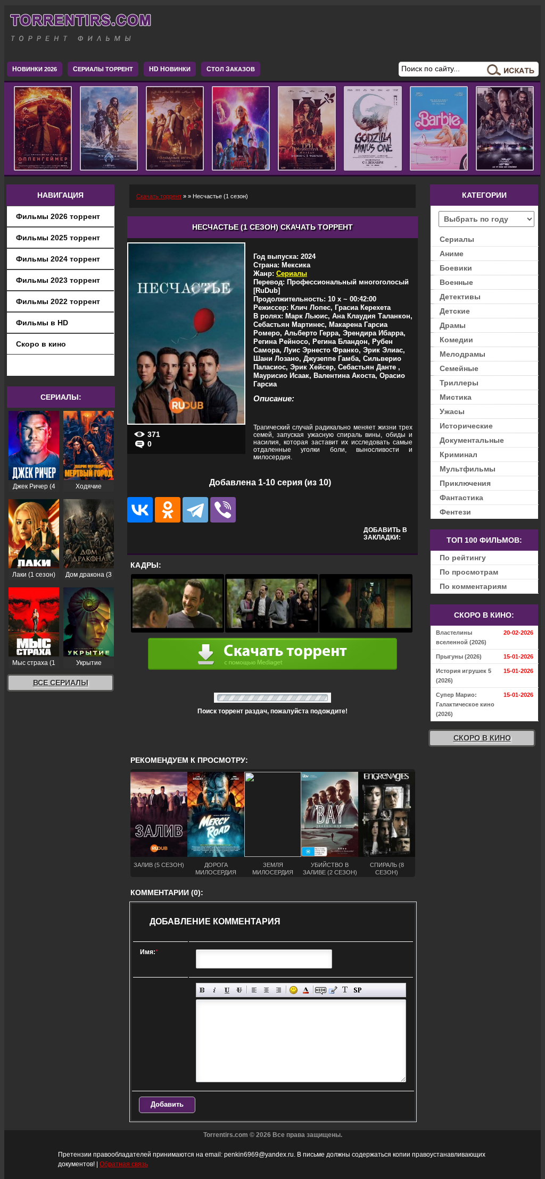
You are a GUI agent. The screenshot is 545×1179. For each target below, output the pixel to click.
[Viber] (223, 510)
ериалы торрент (103, 69)
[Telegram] (195, 510)
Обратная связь (124, 1164)
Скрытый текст (321, 990)
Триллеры (459, 382)
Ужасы (452, 411)
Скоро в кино (41, 344)
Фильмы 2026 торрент (58, 216)
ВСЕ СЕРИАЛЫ (60, 682)
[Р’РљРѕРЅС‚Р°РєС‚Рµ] (140, 510)
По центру (266, 990)
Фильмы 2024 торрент (58, 259)
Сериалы (291, 273)
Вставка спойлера (357, 990)
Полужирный (202, 990)
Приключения (465, 483)
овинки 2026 (34, 69)
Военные (456, 282)
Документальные (472, 440)
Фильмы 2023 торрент (58, 280)
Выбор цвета (306, 990)
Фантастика (461, 497)
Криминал (458, 454)
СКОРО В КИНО (482, 738)
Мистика (456, 397)
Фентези (455, 512)
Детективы (460, 296)
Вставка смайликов (293, 990)
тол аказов (231, 69)
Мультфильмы (468, 469)
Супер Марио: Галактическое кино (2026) (465, 704)
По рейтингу (463, 557)
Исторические (466, 426)
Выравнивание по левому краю (254, 990)
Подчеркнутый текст (227, 990)
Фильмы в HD (42, 322)
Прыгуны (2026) (459, 656)
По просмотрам (469, 572)
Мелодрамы (462, 354)
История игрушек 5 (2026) (463, 676)
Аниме (452, 253)
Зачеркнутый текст (239, 990)
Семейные (459, 368)
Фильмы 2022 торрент (58, 301)
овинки (170, 69)
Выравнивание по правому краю (278, 990)
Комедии (456, 339)
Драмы (453, 325)
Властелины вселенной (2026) (461, 637)
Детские (455, 311)
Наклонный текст (215, 990)
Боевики (456, 268)
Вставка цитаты (333, 990)
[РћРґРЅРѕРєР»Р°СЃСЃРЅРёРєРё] (167, 510)
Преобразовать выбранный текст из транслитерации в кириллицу (345, 990)
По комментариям (473, 586)
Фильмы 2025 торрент (58, 237)
